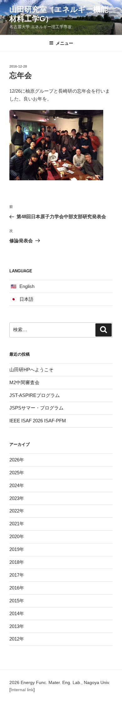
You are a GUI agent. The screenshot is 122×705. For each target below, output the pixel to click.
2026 (14, 459)
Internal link (22, 689)
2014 (14, 613)
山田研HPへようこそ (31, 369)
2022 (14, 510)
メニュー (64, 43)
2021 (14, 523)
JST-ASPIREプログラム (34, 395)
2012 (14, 638)
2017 (14, 575)
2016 (14, 587)
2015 (14, 600)
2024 (14, 485)
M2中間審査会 (24, 382)
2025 (14, 472)
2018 (14, 562)
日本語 (26, 299)
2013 (14, 626)
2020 (14, 536)
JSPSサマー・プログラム (36, 407)
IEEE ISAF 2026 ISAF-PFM (37, 420)
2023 (14, 498)
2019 (14, 549)
